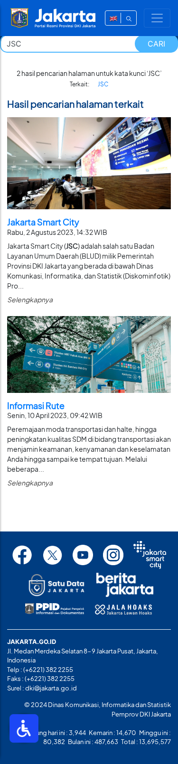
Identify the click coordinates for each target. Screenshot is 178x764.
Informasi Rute (36, 405)
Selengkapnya (30, 299)
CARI (156, 43)
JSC (103, 84)
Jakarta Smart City (43, 221)
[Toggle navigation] (157, 18)
